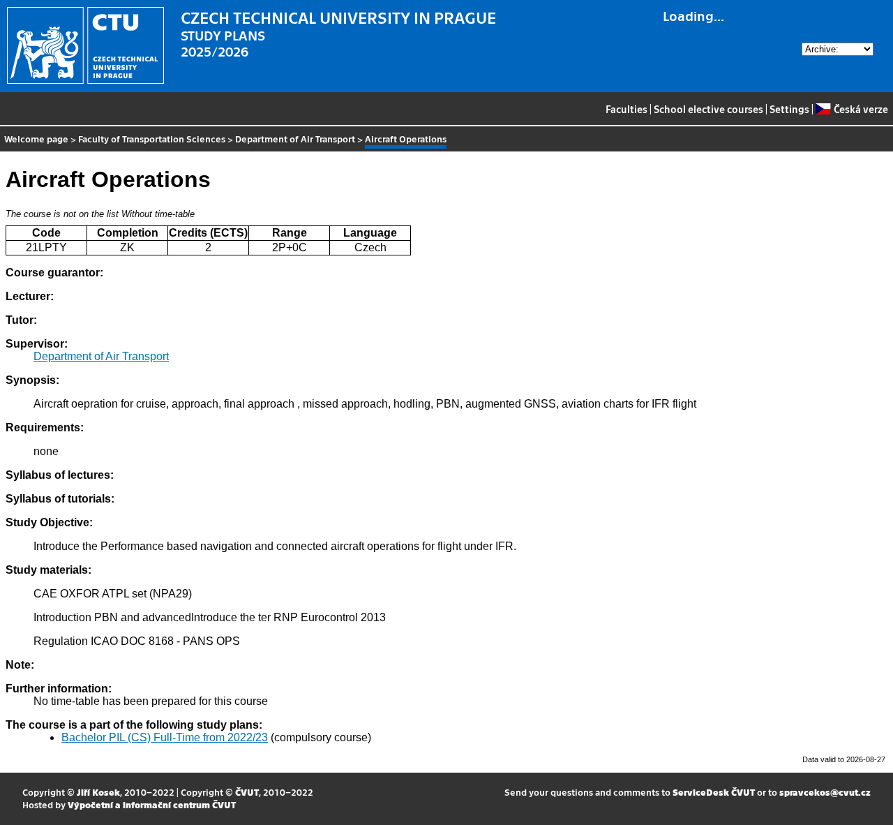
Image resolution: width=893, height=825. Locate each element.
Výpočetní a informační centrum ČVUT (152, 804)
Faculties (626, 109)
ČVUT (247, 792)
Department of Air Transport (295, 138)
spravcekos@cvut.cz (825, 792)
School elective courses (708, 109)
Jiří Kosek (98, 792)
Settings (789, 109)
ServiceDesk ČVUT (714, 792)
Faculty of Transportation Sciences (151, 138)
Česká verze (860, 109)
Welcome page (36, 138)
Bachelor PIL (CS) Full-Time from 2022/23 (164, 737)
